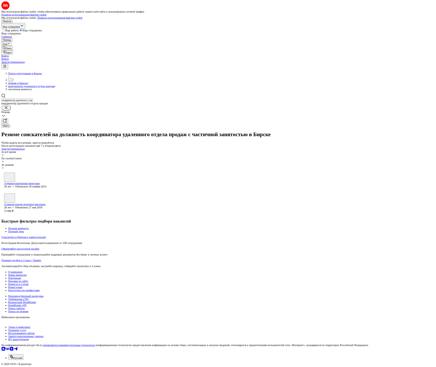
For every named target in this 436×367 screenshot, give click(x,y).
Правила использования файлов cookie (59, 17)
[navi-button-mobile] (4, 66)
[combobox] (17, 100)
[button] (5, 55)
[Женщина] (9, 177)
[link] (7, 48)
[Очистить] (6, 108)
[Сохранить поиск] (4, 121)
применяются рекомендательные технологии (69, 345)
